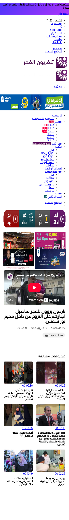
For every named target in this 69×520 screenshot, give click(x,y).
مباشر (55, 121)
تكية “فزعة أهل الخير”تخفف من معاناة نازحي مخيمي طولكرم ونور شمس (18, 394)
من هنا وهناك (53, 171)
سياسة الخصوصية (43, 118)
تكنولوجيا (49, 181)
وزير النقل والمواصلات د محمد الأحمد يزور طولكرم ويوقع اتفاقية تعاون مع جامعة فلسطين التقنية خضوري (51, 438)
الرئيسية (57, 115)
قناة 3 (50, 134)
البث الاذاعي (53, 196)
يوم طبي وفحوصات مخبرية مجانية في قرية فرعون (52, 481)
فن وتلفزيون (46, 184)
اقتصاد (50, 177)
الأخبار (58, 146)
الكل (51, 149)
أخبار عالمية (47, 159)
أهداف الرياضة (53, 168)
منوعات (49, 190)
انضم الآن (63, 13)
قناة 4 (50, 137)
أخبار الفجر (48, 156)
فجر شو (47, 143)
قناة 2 (48, 131)
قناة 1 (49, 124)
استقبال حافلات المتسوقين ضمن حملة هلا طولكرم (20, 481)
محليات (50, 165)
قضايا (51, 187)
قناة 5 (50, 140)
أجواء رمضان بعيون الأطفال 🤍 (22, 434)
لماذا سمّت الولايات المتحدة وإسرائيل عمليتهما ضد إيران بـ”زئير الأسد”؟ (51, 394)
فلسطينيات (47, 162)
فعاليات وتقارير (54, 335)
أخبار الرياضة (47, 152)
